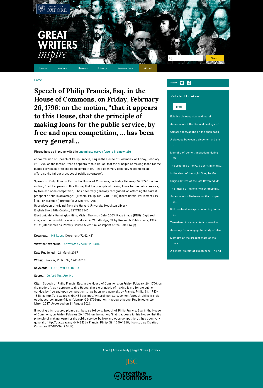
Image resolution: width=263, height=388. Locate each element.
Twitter (182, 83)
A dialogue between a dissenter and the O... (195, 142)
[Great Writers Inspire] (53, 8)
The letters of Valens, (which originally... (195, 188)
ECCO (54, 268)
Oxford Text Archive (60, 275)
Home (43, 68)
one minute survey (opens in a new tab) (105, 151)
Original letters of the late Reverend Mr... (195, 181)
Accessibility (121, 350)
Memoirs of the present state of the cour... (193, 240)
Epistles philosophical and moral (190, 116)
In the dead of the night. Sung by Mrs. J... (195, 173)
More (179, 106)
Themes (82, 68)
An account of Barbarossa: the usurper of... (195, 199)
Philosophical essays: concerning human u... (195, 212)
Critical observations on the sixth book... (195, 132)
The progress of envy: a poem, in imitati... (196, 165)
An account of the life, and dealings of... (195, 124)
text (62, 268)
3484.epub (57, 235)
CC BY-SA (72, 268)
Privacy (155, 350)
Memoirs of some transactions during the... (194, 155)
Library (102, 68)
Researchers (125, 68)
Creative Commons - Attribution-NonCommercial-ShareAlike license (133, 375)
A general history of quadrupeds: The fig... (196, 251)
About (148, 68)
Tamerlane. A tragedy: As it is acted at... (195, 222)
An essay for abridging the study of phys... (196, 230)
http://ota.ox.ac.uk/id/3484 (81, 244)
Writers (62, 68)
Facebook (189, 83)
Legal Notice (140, 350)
